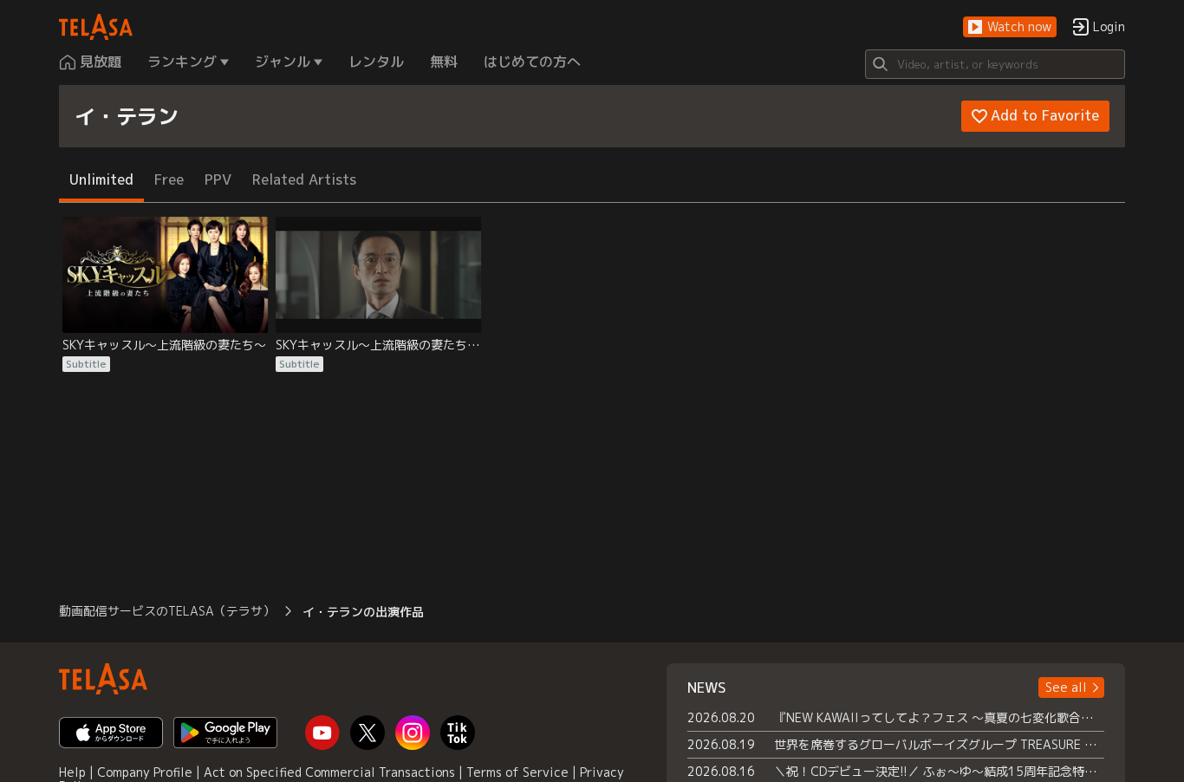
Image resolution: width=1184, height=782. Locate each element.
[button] (1010, 27)
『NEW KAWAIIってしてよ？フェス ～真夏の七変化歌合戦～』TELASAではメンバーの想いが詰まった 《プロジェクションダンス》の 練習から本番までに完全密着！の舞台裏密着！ (939, 717)
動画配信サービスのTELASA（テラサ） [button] (167, 611)
